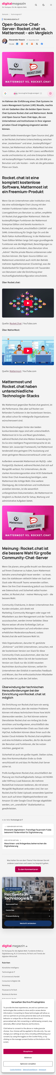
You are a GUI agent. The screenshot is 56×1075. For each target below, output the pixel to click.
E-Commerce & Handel (11, 976)
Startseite (5, 14)
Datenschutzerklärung (30, 1070)
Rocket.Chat (15, 323)
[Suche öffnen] (36, 5)
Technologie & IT (16, 14)
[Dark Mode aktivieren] (43, 5)
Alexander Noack (17, 40)
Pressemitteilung (12, 916)
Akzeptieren (28, 1051)
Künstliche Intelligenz (10, 967)
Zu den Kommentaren (28, 869)
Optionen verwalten (28, 1064)
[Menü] (51, 5)
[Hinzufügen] (5, 93)
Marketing (6, 985)
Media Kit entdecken (28, 923)
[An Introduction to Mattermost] (28, 350)
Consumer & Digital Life (11, 981)
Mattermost (15, 371)
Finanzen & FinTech (9, 990)
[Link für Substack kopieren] (32, 44)
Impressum (42, 1070)
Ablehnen (28, 1057)
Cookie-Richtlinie (15, 1070)
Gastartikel (10, 910)
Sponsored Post (12, 904)
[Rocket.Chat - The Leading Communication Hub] (28, 303)
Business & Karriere (9, 994)
